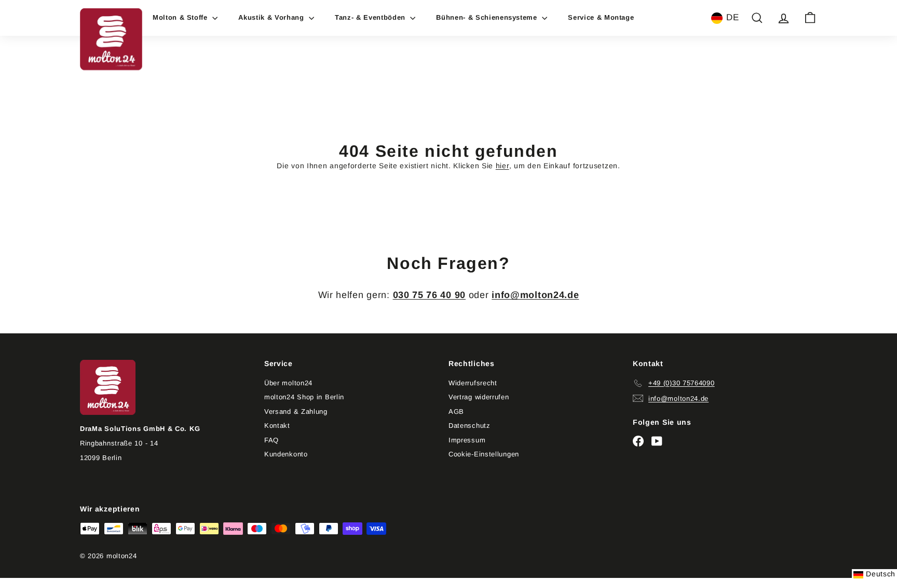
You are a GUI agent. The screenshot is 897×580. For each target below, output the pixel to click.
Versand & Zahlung (296, 411)
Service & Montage (601, 17)
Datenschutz (469, 425)
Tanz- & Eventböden (371, 17)
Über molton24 (288, 383)
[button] (725, 18)
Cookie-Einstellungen (483, 454)
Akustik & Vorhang (272, 17)
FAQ (271, 440)
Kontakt (277, 425)
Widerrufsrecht (472, 383)
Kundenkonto (286, 454)
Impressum (466, 440)
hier (502, 165)
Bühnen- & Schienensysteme (487, 17)
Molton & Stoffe (181, 17)
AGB (456, 411)
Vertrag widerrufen (478, 397)
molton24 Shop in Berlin (304, 397)
